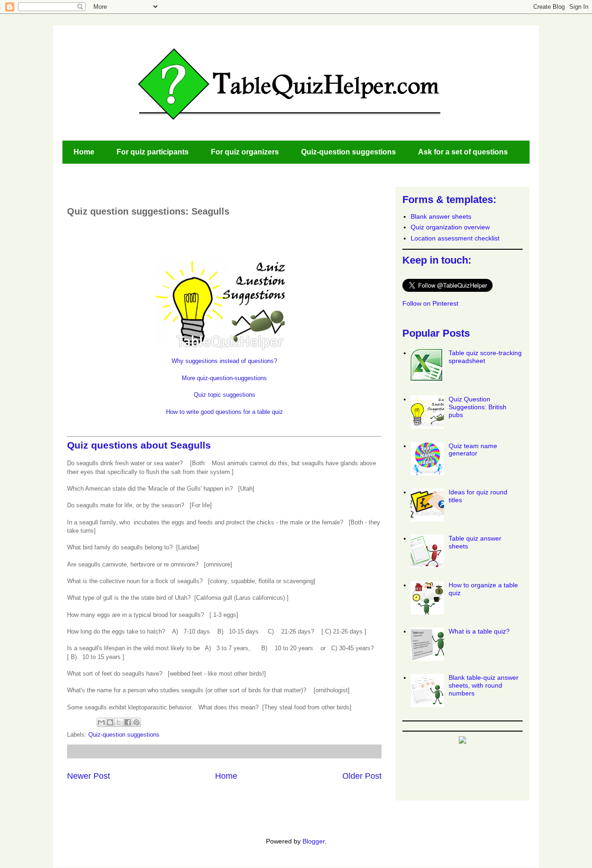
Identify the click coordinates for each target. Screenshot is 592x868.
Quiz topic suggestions (224, 394)
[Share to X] (118, 722)
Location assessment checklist (455, 238)
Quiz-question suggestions (348, 152)
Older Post (362, 776)
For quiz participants (153, 152)
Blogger (313, 841)
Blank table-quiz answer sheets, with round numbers (483, 685)
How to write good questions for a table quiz (224, 411)
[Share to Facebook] (127, 722)
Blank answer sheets (441, 216)
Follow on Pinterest (430, 303)
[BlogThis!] (110, 722)
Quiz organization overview (450, 227)
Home (84, 152)
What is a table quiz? (479, 631)
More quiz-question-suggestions (224, 378)
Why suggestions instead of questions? (224, 360)
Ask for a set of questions (463, 152)
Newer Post (88, 776)
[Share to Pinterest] (136, 722)
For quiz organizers (245, 152)
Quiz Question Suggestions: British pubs (477, 407)
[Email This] (101, 722)
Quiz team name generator (473, 449)
